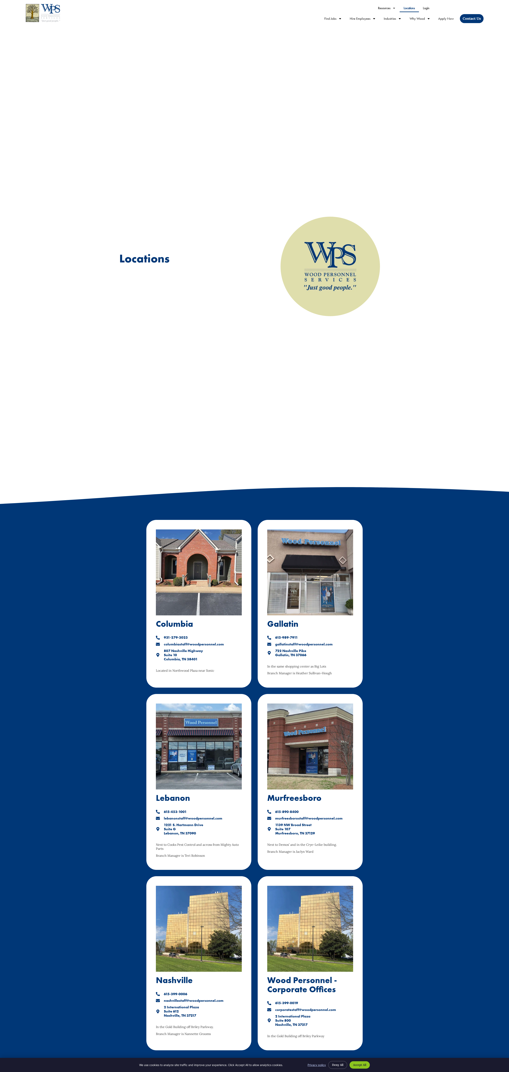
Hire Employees (365, 19)
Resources (389, 9)
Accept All (359, 1065)
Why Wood (422, 19)
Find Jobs (335, 19)
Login (428, 9)
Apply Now (448, 19)
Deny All (337, 1065)
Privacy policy (317, 1065)
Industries (394, 19)
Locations (411, 9)
